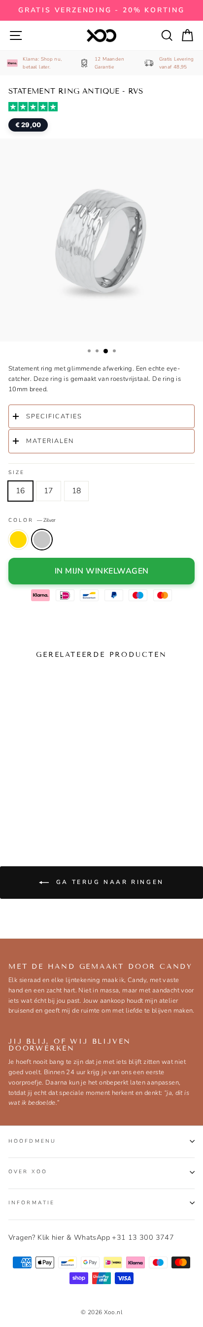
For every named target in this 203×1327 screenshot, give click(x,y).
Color (32, 520)
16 (20, 490)
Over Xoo (27, 1171)
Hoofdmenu (32, 1141)
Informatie (31, 1202)
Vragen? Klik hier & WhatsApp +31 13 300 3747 (91, 1237)
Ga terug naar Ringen (108, 882)
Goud (18, 539)
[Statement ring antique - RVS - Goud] (17, 803)
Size (16, 472)
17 (48, 490)
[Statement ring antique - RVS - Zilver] (36, 803)
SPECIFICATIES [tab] (54, 416)
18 (76, 490)
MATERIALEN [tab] (50, 441)
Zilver (42, 539)
